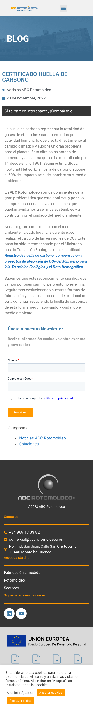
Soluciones (29, 444)
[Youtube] (21, 613)
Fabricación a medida (22, 572)
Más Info (13, 693)
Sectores (11, 588)
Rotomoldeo (14, 580)
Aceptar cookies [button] (50, 692)
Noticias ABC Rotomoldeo (29, 90)
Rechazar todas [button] (20, 700)
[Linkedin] (9, 613)
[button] (63, 8)
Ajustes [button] (27, 693)
